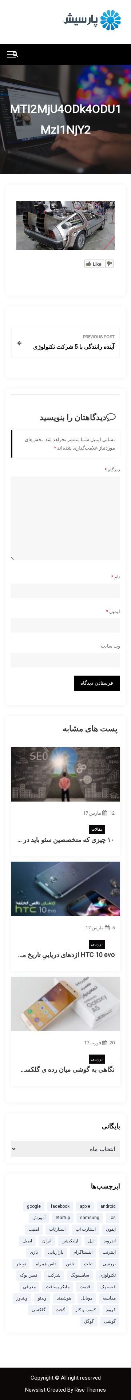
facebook (60, 1206)
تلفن (70, 1263)
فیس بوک (28, 1275)
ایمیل (113, 611)
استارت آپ (86, 1229)
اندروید (110, 1240)
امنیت (33, 1229)
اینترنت (109, 1252)
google (34, 1206)
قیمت (85, 1286)
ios (113, 1217)
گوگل (89, 1321)
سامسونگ (80, 1275)
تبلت (88, 1263)
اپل (91, 1240)
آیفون (111, 1229)
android (108, 1206)
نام (115, 577)
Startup (63, 1217)
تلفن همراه (46, 1263)
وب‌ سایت (110, 646)
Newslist (36, 1390)
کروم (111, 1309)
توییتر (21, 1263)
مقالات (97, 829)
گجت (60, 1309)
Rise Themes (90, 1390)
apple (85, 1206)
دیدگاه (112, 469)
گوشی (110, 1321)
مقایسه (109, 1298)
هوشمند (64, 1298)
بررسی (97, 944)
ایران (46, 1240)
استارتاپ (57, 1229)
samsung (89, 1217)
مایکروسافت (58, 1286)
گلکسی (38, 1309)
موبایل (86, 1298)
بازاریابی (55, 1252)
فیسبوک (108, 1286)
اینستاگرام (83, 1252)
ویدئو (42, 1298)
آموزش (38, 1217)
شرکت (54, 1275)
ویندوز (22, 1298)
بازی (34, 1252)
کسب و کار (85, 1309)
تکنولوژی (107, 1275)
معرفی (29, 1286)
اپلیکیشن (69, 1240)
